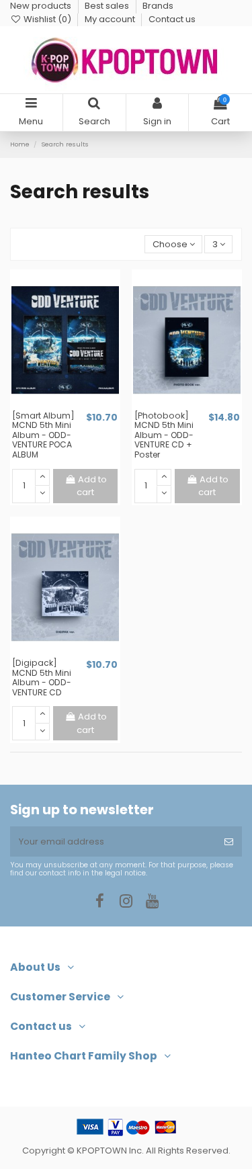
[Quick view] (74, 406)
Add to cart (91, 486)
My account (111, 19)
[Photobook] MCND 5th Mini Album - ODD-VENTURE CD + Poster (164, 435)
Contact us (172, 19)
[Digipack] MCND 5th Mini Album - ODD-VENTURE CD (41, 677)
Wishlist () (47, 19)
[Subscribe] (229, 841)
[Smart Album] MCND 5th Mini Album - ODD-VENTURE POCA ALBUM (43, 435)
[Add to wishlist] (56, 406)
